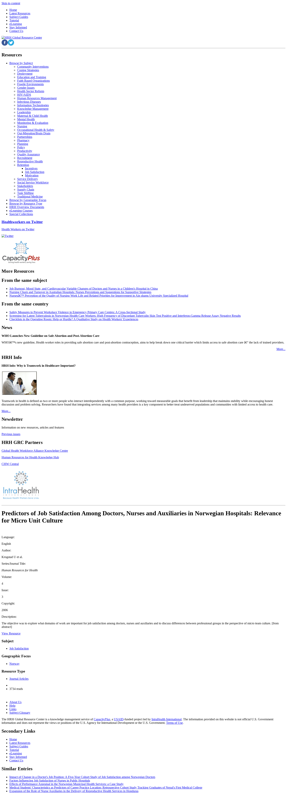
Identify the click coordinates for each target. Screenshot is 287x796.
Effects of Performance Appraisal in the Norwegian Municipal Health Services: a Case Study (66, 784)
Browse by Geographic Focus (27, 200)
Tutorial (14, 750)
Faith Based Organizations (33, 80)
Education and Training (31, 77)
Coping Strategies (28, 70)
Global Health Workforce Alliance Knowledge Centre (35, 450)
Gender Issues (26, 87)
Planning (22, 144)
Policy (21, 147)
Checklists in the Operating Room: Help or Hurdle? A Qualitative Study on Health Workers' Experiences (73, 319)
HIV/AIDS (24, 94)
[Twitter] (7, 236)
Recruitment (24, 158)
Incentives (31, 168)
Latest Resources (19, 743)
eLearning (15, 753)
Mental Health (26, 119)
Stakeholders (25, 186)
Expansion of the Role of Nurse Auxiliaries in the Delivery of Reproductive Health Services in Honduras (73, 791)
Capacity (102, 719)
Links (12, 709)
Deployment (24, 73)
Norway (14, 663)
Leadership (24, 112)
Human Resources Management (37, 98)
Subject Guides (18, 746)
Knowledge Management (32, 108)
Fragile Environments (30, 84)
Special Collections (21, 214)
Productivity (24, 151)
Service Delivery (27, 179)
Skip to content (11, 3)
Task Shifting (25, 193)
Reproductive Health (30, 161)
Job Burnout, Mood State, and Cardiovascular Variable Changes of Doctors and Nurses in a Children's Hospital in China (83, 288)
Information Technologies (33, 105)
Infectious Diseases (29, 101)
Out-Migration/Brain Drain (33, 133)
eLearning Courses (21, 210)
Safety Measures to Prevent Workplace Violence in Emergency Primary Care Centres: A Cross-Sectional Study (77, 312)
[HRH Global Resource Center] (22, 37)
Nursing (22, 126)
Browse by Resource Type (25, 203)
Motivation (31, 175)
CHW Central (10, 464)
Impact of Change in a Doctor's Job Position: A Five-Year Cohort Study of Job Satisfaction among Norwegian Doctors (82, 777)
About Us (15, 702)
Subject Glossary (19, 712)
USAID (119, 719)
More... (280, 349)
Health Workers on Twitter (18, 229)
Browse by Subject (21, 63)
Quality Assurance (28, 154)
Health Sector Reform (30, 91)
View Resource (11, 633)
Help (12, 705)
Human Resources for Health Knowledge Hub (30, 457)
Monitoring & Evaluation (32, 122)
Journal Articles (19, 678)
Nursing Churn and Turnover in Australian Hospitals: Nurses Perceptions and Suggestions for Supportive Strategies (80, 292)
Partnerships (24, 136)
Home (13, 739)
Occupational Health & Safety (35, 129)
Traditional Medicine (30, 196)
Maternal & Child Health (32, 115)
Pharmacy (23, 140)
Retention (23, 165)
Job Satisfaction (34, 172)
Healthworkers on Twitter (22, 222)
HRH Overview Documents (26, 207)
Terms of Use (174, 722)
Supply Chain (25, 189)
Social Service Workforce (33, 182)
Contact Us (16, 760)
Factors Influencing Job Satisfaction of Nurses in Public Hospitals (49, 780)
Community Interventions (33, 66)
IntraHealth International (167, 719)
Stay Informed (18, 757)
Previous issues (11, 434)
